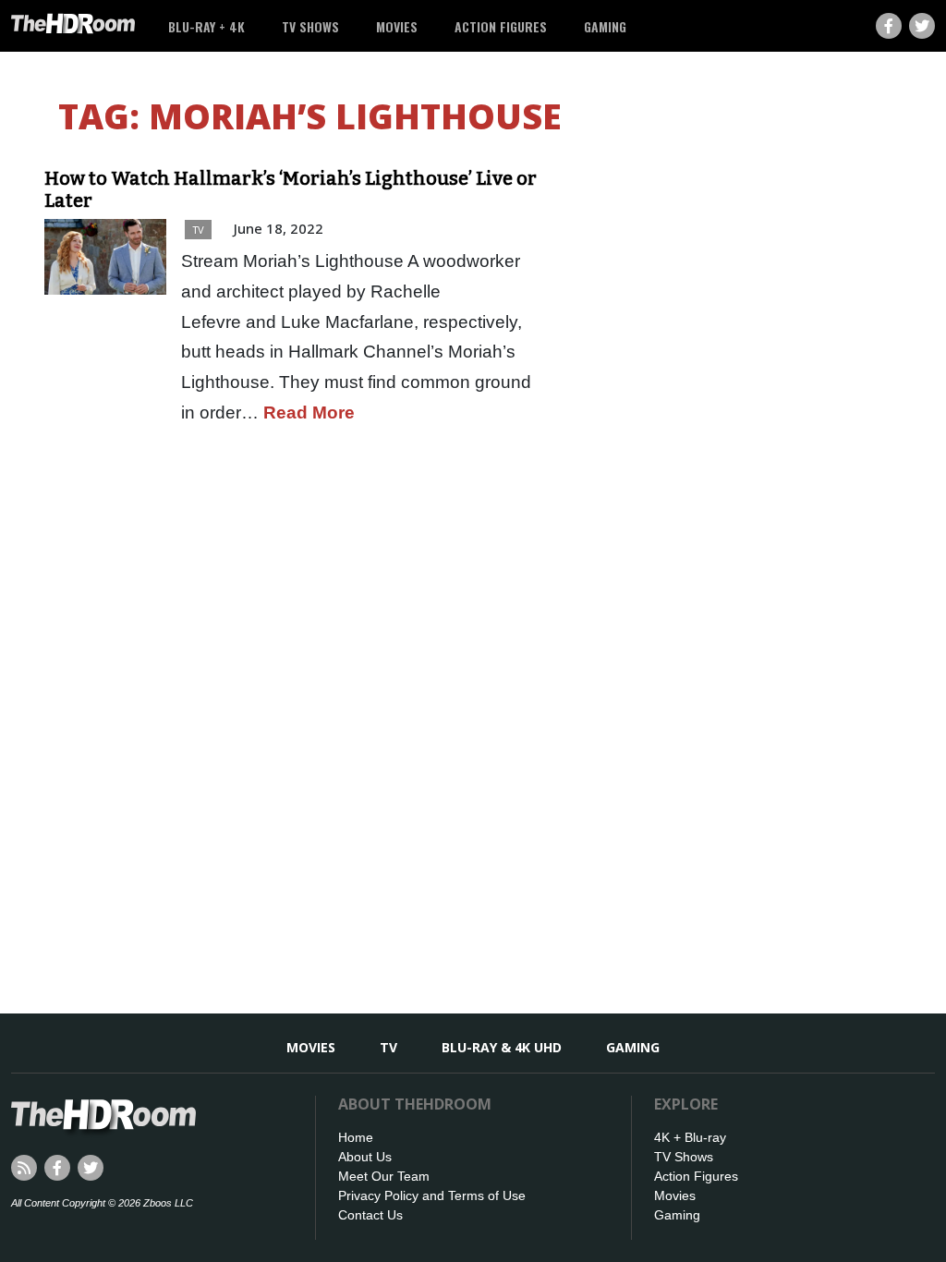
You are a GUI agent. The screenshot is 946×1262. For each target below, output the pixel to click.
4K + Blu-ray (690, 1137)
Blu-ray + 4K (206, 26)
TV (198, 230)
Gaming (605, 26)
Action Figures (501, 26)
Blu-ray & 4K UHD (502, 1047)
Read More (309, 412)
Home (355, 1137)
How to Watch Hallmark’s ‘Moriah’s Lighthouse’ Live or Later (290, 189)
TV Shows (310, 26)
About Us (365, 1156)
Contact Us (370, 1214)
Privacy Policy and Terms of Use (432, 1195)
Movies (397, 26)
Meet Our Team (384, 1176)
